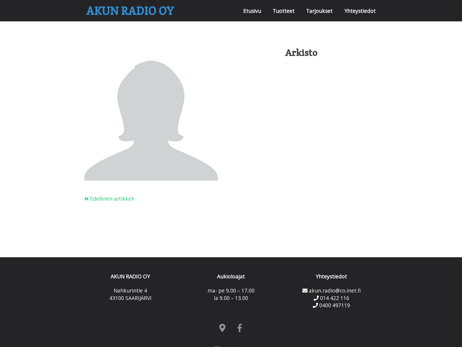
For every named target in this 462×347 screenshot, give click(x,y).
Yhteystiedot (360, 10)
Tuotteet (284, 10)
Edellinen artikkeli (111, 198)
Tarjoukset (319, 10)
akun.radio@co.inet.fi (334, 290)
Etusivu (252, 10)
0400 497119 (334, 305)
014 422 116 (334, 298)
